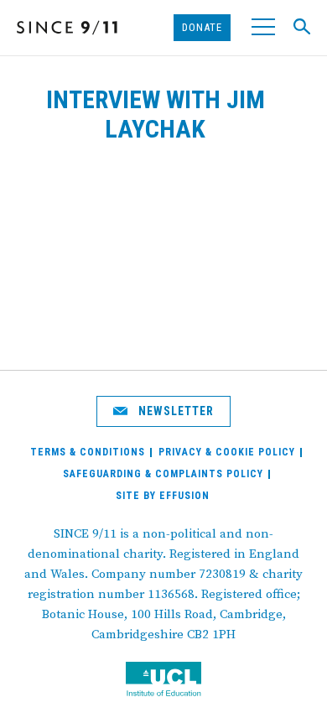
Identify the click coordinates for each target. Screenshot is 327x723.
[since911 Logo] (67, 27)
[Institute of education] (163, 681)
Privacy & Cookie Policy (226, 452)
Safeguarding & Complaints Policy (163, 474)
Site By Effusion (163, 496)
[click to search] (297, 26)
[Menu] (262, 28)
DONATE (202, 27)
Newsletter (175, 411)
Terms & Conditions (87, 452)
